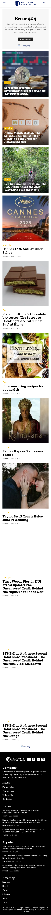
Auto (4, 861)
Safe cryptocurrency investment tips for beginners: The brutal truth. (20, 811)
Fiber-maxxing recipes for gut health (23, 388)
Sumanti (5, 256)
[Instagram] (33, 759)
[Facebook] (29, 759)
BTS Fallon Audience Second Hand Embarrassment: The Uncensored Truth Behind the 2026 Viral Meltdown (24, 658)
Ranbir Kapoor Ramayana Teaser (22, 453)
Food (4, 310)
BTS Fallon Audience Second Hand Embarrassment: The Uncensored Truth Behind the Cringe (24, 730)
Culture (6, 447)
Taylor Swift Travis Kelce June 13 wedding (22, 518)
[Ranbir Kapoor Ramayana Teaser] (25, 420)
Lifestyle (8, 128)
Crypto (7, 83)
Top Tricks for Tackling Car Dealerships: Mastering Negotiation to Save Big (24, 856)
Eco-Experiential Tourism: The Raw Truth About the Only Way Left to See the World (23, 830)
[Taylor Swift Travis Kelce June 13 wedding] (25, 486)
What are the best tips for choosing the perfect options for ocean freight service (24, 847)
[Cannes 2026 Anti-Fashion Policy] (25, 218)
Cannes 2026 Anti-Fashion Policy (22, 250)
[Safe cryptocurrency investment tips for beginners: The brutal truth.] (25, 74)
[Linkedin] (38, 759)
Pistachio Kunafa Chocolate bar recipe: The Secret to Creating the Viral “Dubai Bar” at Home (24, 319)
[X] (43, 759)
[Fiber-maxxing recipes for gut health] (25, 355)
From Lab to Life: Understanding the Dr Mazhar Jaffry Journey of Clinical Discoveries (23, 866)
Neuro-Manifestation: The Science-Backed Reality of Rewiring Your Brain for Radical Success (25, 821)
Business (5, 852)
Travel (7, 179)
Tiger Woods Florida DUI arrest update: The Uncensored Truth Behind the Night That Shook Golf (23, 586)
